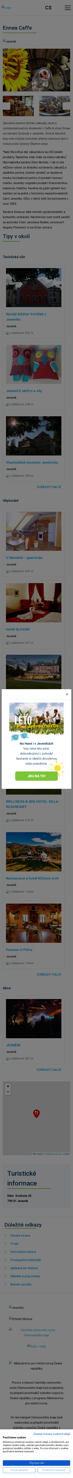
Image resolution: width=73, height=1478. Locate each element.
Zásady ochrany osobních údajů (51, 1433)
